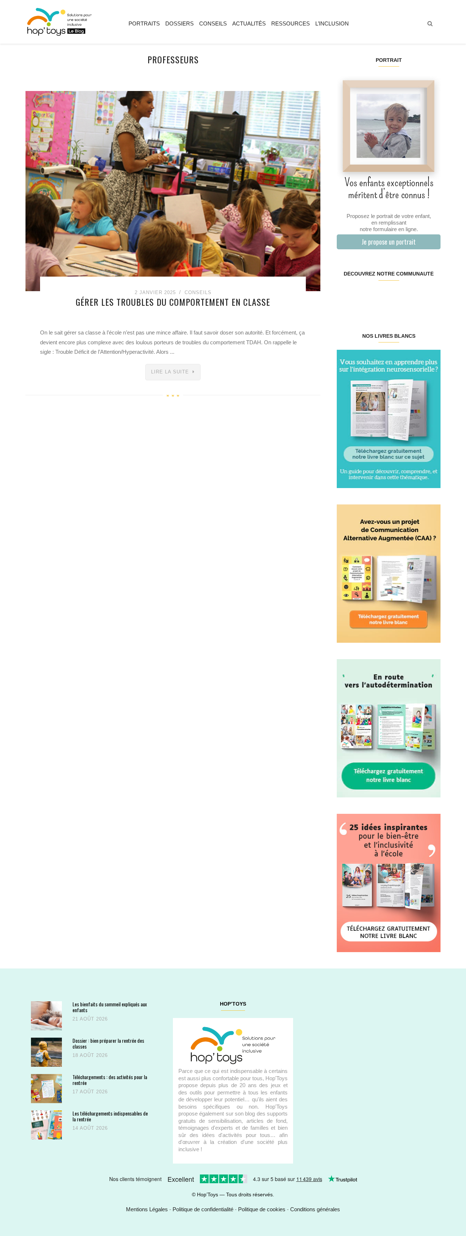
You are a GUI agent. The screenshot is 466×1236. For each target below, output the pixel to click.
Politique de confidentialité (203, 1209)
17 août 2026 (90, 1091)
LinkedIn (397, 297)
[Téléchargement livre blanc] (389, 418)
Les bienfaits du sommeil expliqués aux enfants (109, 1007)
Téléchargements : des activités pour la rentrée (109, 1079)
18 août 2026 (90, 1055)
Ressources (290, 23)
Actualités (249, 23)
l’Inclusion (332, 23)
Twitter (431, 297)
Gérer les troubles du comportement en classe (173, 301)
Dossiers (179, 23)
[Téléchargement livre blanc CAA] (389, 573)
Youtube (414, 297)
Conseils (213, 23)
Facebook (345, 297)
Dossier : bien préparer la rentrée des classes (108, 1043)
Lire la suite (170, 372)
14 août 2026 (90, 1128)
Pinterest (379, 297)
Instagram (362, 297)
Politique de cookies (261, 1209)
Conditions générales (315, 1209)
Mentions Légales (147, 1209)
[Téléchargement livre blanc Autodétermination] (389, 728)
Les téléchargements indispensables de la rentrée (110, 1116)
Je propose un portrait (389, 241)
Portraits (144, 23)
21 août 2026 (90, 1019)
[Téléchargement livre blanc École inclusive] (389, 882)
